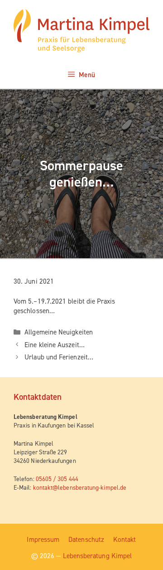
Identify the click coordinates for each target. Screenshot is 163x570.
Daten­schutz (86, 539)
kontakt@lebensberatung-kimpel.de (79, 487)
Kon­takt (124, 539)
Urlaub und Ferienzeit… (58, 357)
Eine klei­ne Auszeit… (54, 344)
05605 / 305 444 (57, 479)
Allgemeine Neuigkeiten (58, 332)
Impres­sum (43, 539)
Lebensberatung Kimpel (97, 555)
